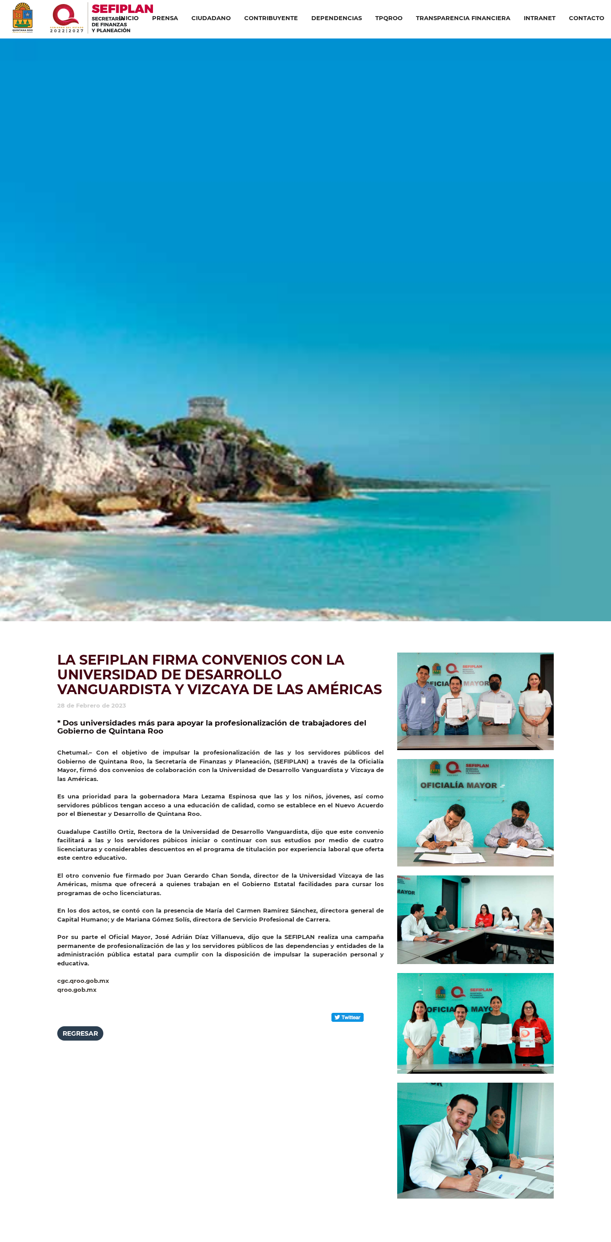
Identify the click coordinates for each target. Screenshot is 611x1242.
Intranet (540, 17)
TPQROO (389, 17)
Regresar (80, 1033)
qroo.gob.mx (77, 989)
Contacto (586, 17)
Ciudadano (211, 17)
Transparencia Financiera (463, 17)
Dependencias (336, 17)
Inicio (129, 17)
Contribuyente (271, 17)
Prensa (165, 17)
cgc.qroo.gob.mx (83, 980)
